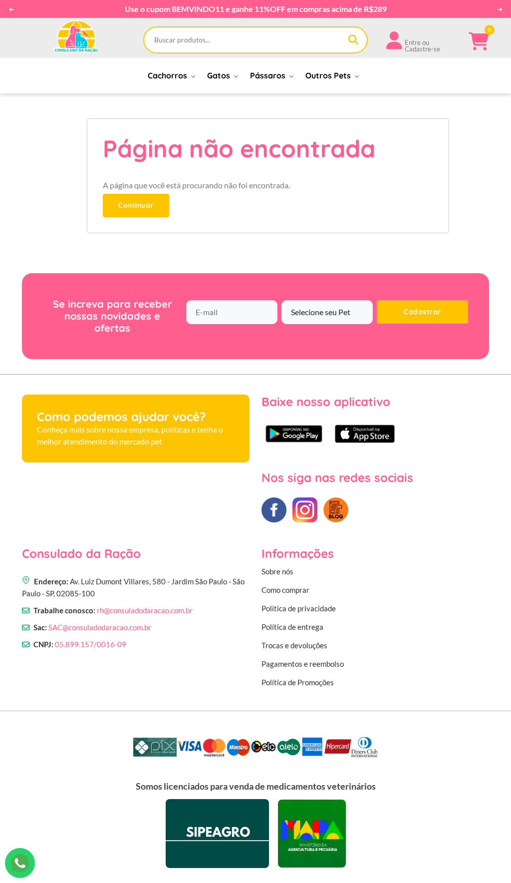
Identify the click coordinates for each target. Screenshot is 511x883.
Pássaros (268, 75)
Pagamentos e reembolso (302, 663)
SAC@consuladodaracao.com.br (99, 627)
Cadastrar (422, 311)
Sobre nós (277, 571)
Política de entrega (292, 626)
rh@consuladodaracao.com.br (145, 610)
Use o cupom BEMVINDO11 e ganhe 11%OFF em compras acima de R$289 (256, 9)
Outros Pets (329, 75)
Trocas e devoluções (294, 645)
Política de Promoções (297, 682)
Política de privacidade (298, 608)
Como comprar (285, 589)
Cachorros (168, 75)
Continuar (136, 205)
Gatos (219, 75)
